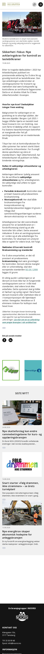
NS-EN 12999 (31, 269)
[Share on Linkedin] (10, 340)
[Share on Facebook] (4, 340)
